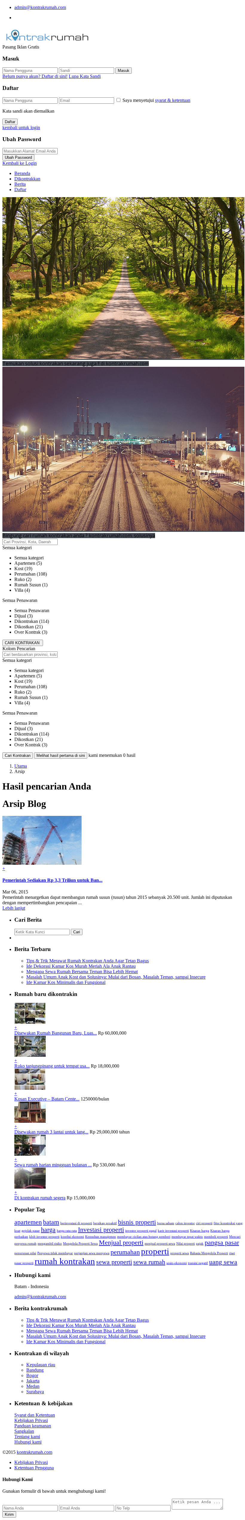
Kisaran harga (199, 1230)
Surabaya (35, 1391)
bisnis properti (137, 1222)
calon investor (185, 1223)
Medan (32, 1386)
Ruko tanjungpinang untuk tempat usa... (52, 1065)
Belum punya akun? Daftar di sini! (35, 76)
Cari (76, 932)
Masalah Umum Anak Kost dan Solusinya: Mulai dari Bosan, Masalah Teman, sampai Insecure (116, 976)
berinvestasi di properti (76, 1223)
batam (51, 1222)
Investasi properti (101, 1229)
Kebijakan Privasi (31, 1420)
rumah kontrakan (65, 1261)
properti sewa (179, 1253)
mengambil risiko (50, 1243)
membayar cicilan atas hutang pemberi (143, 1236)
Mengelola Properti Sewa (80, 1243)
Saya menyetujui (156, 100)
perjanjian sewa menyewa (91, 1253)
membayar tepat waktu (187, 1236)
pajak (199, 1243)
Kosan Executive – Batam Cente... (46, 1098)
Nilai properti (185, 1243)
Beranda (22, 173)
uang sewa (223, 1262)
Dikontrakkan (27, 178)
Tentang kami (27, 1436)
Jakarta (32, 1380)
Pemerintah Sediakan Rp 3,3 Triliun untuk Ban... (52, 880)
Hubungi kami (28, 1441)
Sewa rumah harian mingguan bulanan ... (53, 1164)
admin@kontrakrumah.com (40, 7)
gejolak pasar (31, 1230)
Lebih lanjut (13, 908)
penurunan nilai (25, 1253)
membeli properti (216, 1236)
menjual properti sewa (160, 1243)
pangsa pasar (222, 1242)
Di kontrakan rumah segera (39, 1197)
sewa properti (114, 1262)
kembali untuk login (21, 127)
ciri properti (204, 1223)
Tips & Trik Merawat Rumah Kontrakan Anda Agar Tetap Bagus (87, 960)
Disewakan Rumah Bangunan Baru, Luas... (55, 1033)
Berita (20, 184)
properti (155, 1251)
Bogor (32, 1375)
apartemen (28, 1222)
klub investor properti (44, 1236)
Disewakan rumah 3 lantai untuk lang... (51, 1131)
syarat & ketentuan (172, 100)
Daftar (10, 122)
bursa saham (165, 1223)
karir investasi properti (173, 1230)
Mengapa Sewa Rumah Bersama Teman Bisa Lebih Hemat (82, 971)
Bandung (35, 1370)
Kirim (9, 1514)
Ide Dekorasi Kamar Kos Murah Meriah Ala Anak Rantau (81, 966)
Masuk (123, 70)
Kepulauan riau (40, 1364)
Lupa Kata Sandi (85, 76)
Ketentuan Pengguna (34, 1467)
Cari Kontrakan (17, 755)
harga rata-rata (67, 1230)
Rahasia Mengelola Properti (209, 1253)
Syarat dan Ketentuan (34, 1415)
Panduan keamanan (32, 1425)
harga (48, 1229)
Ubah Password (18, 157)
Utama (20, 766)
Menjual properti (121, 1242)
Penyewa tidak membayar (55, 1253)
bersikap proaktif (105, 1223)
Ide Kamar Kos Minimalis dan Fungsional (65, 982)
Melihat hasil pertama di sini (60, 755)
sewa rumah (149, 1262)
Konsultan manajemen (100, 1236)
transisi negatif (198, 1263)
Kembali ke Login (19, 163)
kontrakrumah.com (34, 1452)
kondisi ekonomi (72, 1236)
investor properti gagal (141, 1230)
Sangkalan (24, 1431)
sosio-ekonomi (176, 1263)
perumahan (125, 1252)
